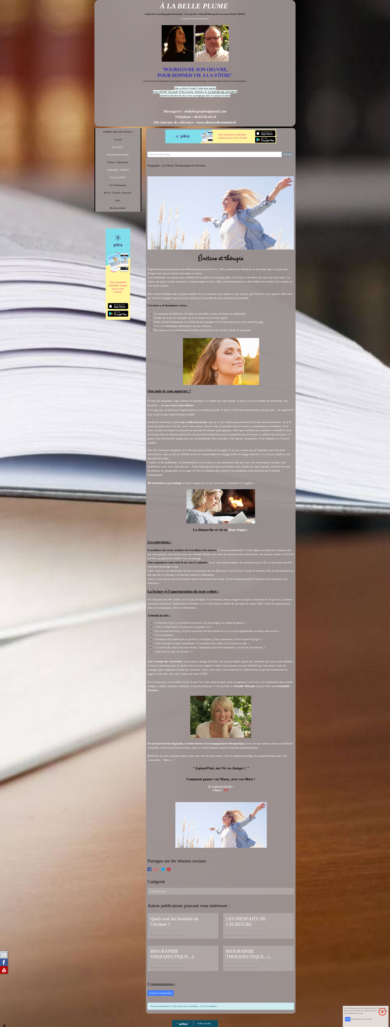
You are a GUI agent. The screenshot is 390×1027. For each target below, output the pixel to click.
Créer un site (203, 1023)
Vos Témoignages (117, 185)
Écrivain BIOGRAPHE (118, 154)
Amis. (118, 200)
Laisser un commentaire (160, 993)
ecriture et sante (157, 891)
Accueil (118, 139)
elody (188, 111)
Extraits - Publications (118, 162)
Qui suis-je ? (118, 147)
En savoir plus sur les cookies (361, 1019)
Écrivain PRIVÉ (117, 177)
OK (347, 1019)
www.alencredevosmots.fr (216, 122)
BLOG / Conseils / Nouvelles (118, 193)
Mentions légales (118, 208)
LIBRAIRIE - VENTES (118, 170)
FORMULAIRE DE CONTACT (118, 132)
